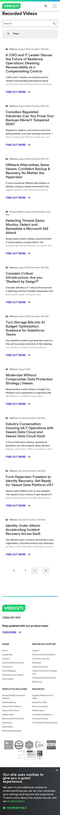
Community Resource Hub (44, 677)
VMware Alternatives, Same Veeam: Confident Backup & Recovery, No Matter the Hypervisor (28, 171)
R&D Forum (37, 681)
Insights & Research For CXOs (43, 697)
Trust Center (8, 679)
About (5, 650)
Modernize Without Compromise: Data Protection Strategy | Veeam (29, 379)
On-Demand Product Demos (45, 722)
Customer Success (41, 658)
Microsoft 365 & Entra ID (13, 718)
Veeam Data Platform (11, 706)
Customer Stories (40, 718)
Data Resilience (9, 702)
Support (36, 650)
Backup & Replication (11, 730)
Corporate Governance (13, 662)
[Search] (46, 6)
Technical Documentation (44, 654)
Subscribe (9, 632)
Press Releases (9, 670)
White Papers (38, 710)
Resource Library (40, 706)
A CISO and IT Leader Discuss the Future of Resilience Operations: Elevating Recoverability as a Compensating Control (29, 63)
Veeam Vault (8, 714)
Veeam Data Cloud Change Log (44, 672)
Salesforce (7, 722)
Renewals (36, 662)
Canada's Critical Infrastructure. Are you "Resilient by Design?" (24, 277)
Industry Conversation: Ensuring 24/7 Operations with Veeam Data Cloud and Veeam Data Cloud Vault (29, 430)
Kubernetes (7, 726)
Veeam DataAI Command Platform (13, 697)
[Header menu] (54, 6)
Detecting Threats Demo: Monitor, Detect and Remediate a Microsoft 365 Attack (27, 227)
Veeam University (40, 666)
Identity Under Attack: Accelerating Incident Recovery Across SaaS (23, 530)
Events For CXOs (39, 702)
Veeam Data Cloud (10, 710)
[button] (30, 808)
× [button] (57, 770)
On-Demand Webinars (42, 714)
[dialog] (30, 791)
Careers (6, 658)
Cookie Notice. (16, 801)
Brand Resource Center (13, 675)
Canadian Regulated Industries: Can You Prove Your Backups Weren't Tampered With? (30, 118)
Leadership (7, 654)
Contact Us (7, 666)
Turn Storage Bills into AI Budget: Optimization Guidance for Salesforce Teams (25, 328)
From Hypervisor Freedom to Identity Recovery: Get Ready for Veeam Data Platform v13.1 (29, 481)
